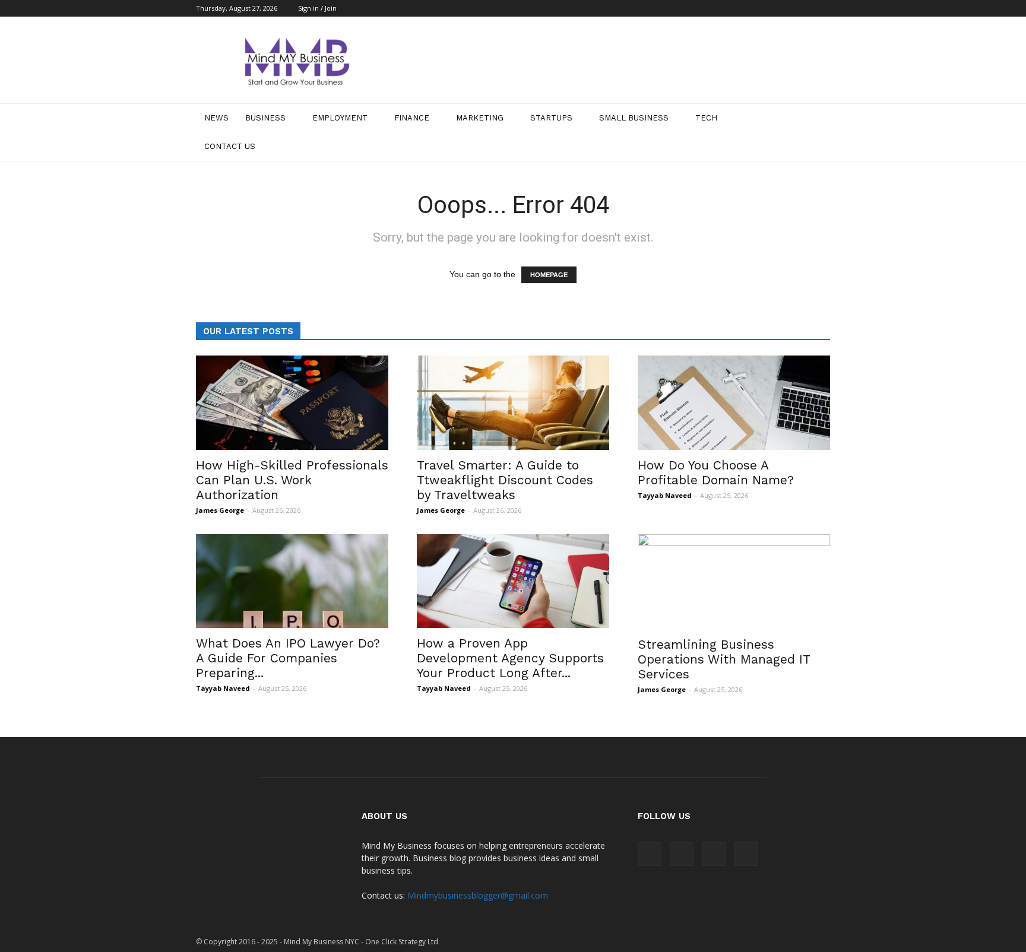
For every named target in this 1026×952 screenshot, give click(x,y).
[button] (816, 132)
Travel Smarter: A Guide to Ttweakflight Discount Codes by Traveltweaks (505, 480)
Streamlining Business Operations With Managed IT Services (724, 659)
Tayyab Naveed (665, 495)
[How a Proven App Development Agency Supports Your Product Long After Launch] (513, 581)
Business (265, 117)
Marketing (480, 117)
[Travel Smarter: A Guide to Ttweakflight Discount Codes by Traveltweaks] (513, 403)
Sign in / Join (317, 8)
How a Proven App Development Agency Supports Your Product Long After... (510, 658)
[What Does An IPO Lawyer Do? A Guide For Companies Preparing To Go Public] (292, 581)
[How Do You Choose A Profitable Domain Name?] (734, 403)
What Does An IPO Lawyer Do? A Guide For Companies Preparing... (288, 658)
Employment (340, 117)
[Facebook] (762, 8)
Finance (411, 117)
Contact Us (229, 146)
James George (220, 510)
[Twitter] (821, 8)
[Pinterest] (801, 8)
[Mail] (782, 8)
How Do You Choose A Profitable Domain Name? (716, 472)
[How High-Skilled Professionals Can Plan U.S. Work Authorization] (292, 403)
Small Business (634, 117)
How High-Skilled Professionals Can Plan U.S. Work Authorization (292, 480)
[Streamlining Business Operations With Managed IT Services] (734, 581)
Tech (706, 117)
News (216, 117)
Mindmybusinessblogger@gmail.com (477, 895)
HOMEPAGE (549, 274)
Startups (551, 117)
